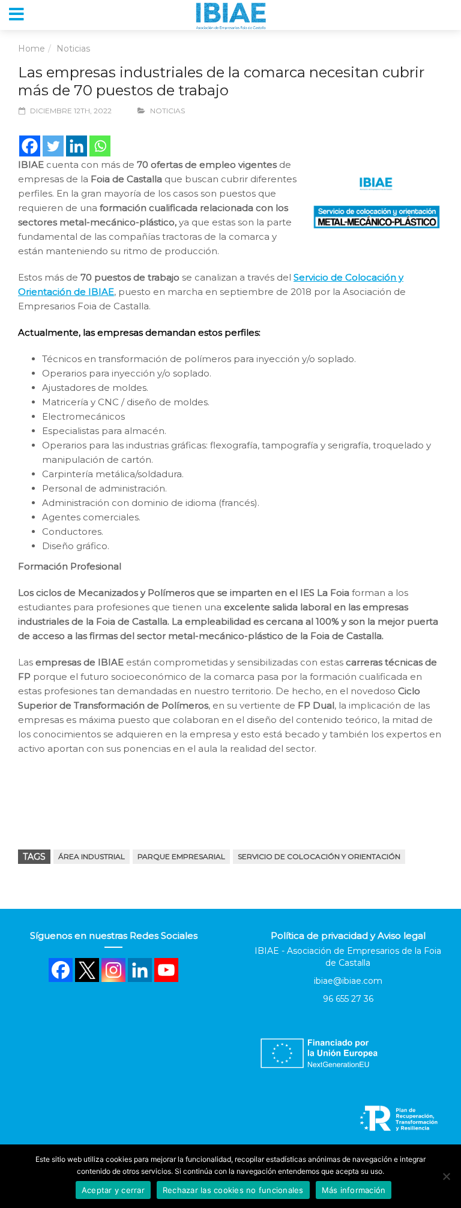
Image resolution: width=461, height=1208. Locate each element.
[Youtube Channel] (166, 970)
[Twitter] (53, 145)
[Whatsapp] (99, 145)
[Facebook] (29, 145)
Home (31, 48)
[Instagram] (113, 970)
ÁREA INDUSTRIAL (91, 856)
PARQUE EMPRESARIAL (181, 856)
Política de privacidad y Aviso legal (348, 935)
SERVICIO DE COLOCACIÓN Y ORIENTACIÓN (319, 856)
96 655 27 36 (348, 998)
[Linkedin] (76, 145)
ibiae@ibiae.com (348, 980)
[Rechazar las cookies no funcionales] (446, 1176)
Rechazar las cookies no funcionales (233, 1190)
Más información (354, 1190)
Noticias (73, 48)
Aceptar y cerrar (113, 1190)
